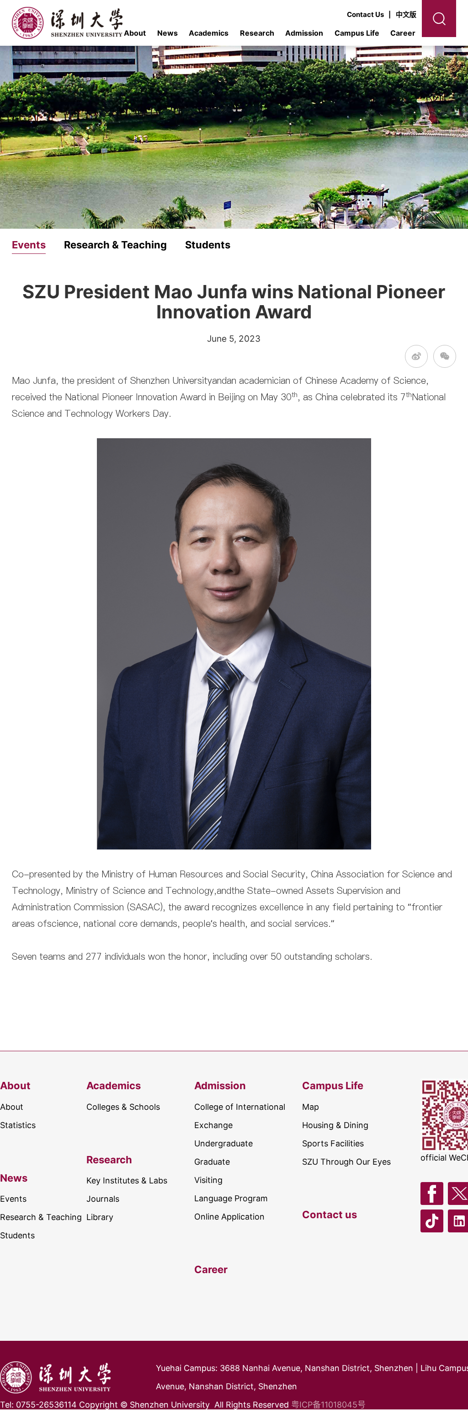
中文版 (406, 14)
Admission (304, 33)
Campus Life (357, 33)
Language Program (231, 1198)
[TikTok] (432, 1221)
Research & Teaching (115, 245)
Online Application (229, 1216)
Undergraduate (223, 1143)
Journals (102, 1199)
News (167, 33)
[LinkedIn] (459, 1220)
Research (257, 33)
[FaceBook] (432, 1193)
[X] (460, 1193)
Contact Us (365, 14)
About (15, 1085)
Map (310, 1107)
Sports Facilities (333, 1143)
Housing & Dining (335, 1125)
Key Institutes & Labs (126, 1180)
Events (29, 245)
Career (402, 33)
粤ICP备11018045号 (328, 1404)
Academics (209, 33)
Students (207, 245)
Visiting (208, 1180)
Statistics (18, 1125)
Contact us (329, 1214)
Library (99, 1217)
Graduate (212, 1162)
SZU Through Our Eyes (346, 1162)
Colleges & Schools (123, 1107)
